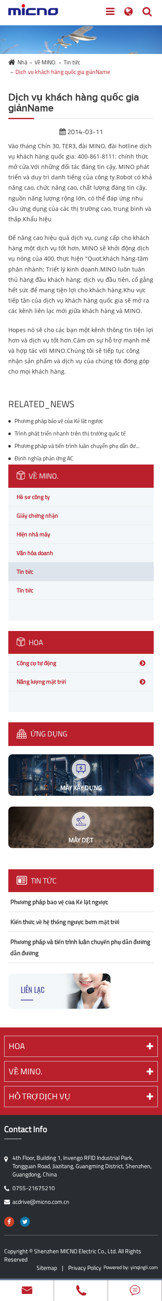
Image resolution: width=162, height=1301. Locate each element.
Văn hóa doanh (35, 552)
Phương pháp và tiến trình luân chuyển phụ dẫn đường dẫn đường (77, 446)
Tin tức (72, 62)
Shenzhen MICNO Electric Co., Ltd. (75, 1251)
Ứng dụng (48, 733)
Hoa (35, 642)
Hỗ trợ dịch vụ (39, 1096)
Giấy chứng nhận (37, 515)
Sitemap (47, 1267)
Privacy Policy (84, 1267)
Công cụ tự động (36, 662)
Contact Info (25, 1129)
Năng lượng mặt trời (41, 681)
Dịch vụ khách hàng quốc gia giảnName (62, 71)
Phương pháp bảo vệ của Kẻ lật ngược (59, 421)
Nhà (22, 62)
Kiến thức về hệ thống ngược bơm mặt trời (64, 922)
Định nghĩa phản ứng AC (44, 458)
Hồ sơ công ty (33, 496)
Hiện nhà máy (33, 534)
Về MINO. (45, 62)
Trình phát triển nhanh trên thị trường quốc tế (70, 433)
